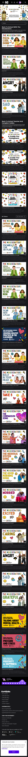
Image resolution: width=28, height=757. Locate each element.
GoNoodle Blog (5, 697)
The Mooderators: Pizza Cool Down (10, 48)
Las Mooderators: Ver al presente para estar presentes (11, 70)
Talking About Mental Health (8, 628)
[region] (14, 748)
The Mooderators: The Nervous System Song (12, 464)
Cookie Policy (4, 748)
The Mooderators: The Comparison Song (11, 424)
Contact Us (4, 719)
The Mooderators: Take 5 (7, 404)
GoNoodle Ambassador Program (9, 723)
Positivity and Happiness (7, 669)
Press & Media (5, 699)
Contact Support (5, 703)
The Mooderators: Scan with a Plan (10, 320)
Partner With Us (5, 721)
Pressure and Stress (6, 649)
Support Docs (5, 701)
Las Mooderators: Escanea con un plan (10, 255)
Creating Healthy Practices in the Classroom (12, 342)
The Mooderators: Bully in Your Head (10, 385)
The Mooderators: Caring (7, 543)
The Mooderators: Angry (7, 92)
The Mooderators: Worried (8, 502)
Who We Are (5, 693)
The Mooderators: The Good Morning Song (11, 483)
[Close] (25, 742)
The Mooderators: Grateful (8, 607)
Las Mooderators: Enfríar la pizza (9, 233)
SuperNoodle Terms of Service (9, 712)
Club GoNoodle (5, 725)
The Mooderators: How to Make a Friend (11, 444)
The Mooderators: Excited (7, 523)
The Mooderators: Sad (7, 113)
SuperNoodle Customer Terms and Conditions (12, 710)
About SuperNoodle (6, 708)
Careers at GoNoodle (6, 717)
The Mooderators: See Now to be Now (10, 299)
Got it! (13, 751)
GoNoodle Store (5, 695)
